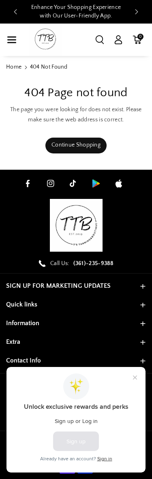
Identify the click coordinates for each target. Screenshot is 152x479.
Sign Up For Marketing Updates (58, 285)
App (105, 16)
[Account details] (118, 40)
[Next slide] (136, 11)
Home (13, 67)
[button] (12, 40)
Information (22, 323)
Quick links (21, 304)
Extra (13, 341)
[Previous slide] (15, 11)
